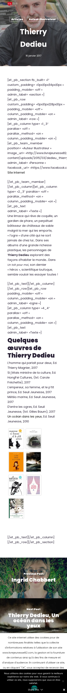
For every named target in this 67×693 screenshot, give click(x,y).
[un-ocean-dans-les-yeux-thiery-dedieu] (33, 461)
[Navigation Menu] (58, 4)
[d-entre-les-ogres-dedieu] (33, 438)
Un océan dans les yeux (24, 416)
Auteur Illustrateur (42, 19)
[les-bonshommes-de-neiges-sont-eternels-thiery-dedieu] (16, 508)
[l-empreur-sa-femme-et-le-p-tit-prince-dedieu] (16, 438)
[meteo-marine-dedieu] (16, 485)
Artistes (17, 19)
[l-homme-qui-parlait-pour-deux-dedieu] (33, 485)
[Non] (63, 681)
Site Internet (16, 172)
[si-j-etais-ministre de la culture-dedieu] (16, 461)
